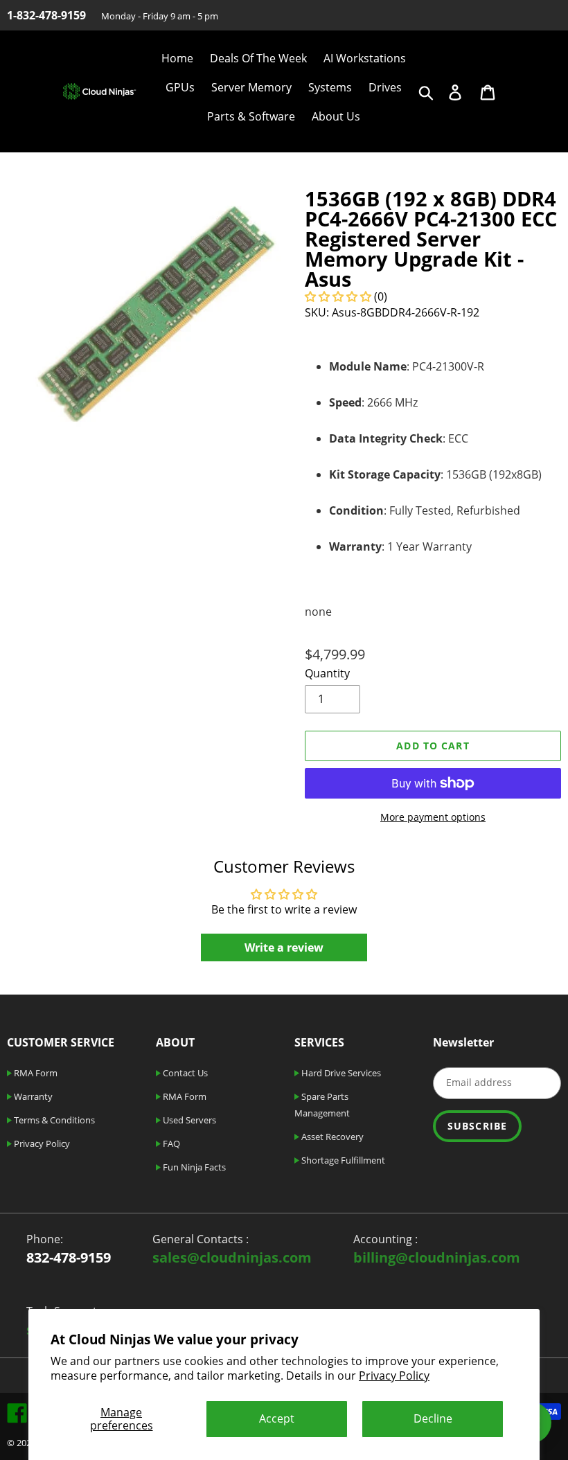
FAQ (170, 1143)
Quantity (327, 673)
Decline (433, 1418)
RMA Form (34, 1073)
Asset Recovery (331, 1136)
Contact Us (184, 1073)
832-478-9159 (68, 1257)
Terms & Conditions (53, 1120)
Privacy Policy (394, 1375)
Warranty (32, 1096)
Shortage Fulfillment (342, 1160)
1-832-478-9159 (46, 15)
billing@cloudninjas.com (436, 1257)
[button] (338, 296)
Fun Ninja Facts (193, 1167)
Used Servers (188, 1120)
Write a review (284, 947)
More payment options (433, 817)
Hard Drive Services (340, 1073)
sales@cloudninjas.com (232, 1257)
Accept (276, 1418)
